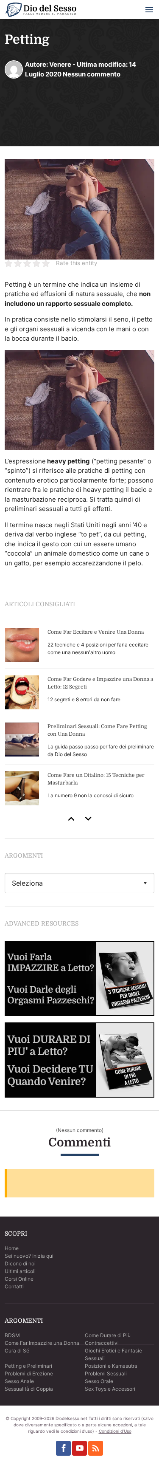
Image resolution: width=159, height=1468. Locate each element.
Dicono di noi (20, 1263)
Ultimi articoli (20, 1271)
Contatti (14, 1286)
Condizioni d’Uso (115, 1431)
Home (12, 1248)
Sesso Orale (99, 1381)
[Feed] (95, 1448)
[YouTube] (79, 1448)
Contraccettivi (102, 1343)
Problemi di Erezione (29, 1373)
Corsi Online (19, 1279)
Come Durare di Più (108, 1335)
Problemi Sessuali (106, 1373)
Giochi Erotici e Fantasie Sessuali (113, 1354)
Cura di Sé (17, 1350)
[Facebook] (63, 1448)
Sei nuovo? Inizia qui (29, 1256)
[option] (80, 717)
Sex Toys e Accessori (110, 1389)
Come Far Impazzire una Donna (42, 1343)
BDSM (12, 1335)
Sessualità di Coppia (29, 1389)
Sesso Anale (19, 1381)
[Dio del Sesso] (41, 11)
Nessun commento (91, 74)
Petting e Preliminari (28, 1366)
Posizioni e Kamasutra (111, 1366)
